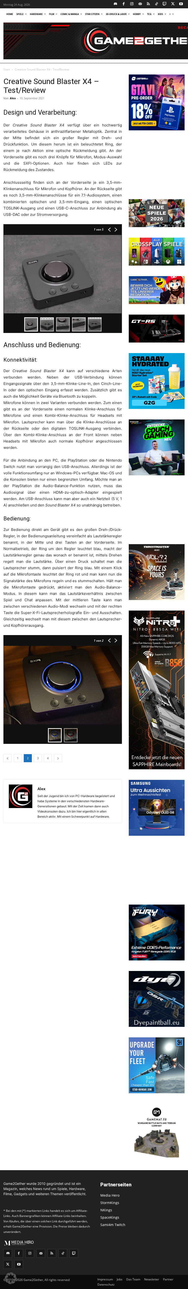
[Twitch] (164, 4)
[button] (11, 1278)
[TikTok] (156, 4)
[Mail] (140, 4)
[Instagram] (132, 4)
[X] (172, 4)
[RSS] (148, 4)
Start (6, 69)
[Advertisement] (157, 165)
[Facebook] (123, 4)
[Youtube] (181, 4)
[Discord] (115, 4)
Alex (13, 98)
